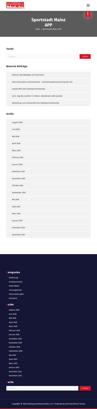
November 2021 (18, 235)
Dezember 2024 (18, 227)
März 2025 (16, 213)
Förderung (13, 278)
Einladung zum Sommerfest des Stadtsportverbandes (35, 103)
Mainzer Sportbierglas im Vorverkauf (28, 75)
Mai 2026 (15, 136)
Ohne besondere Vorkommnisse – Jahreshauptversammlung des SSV (42, 82)
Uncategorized (15, 290)
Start (37, 29)
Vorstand (13, 298)
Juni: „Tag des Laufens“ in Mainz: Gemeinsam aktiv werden (37, 96)
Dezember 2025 (18, 171)
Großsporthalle (15, 282)
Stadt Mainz (14, 286)
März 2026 (16, 150)
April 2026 (16, 143)
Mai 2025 (15, 199)
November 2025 (18, 178)
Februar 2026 (17, 157)
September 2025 (19, 192)
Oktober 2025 (17, 185)
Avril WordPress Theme (75, 404)
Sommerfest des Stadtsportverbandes (28, 89)
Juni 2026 (16, 129)
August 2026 (17, 122)
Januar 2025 (17, 220)
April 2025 (16, 206)
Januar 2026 (17, 164)
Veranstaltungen (16, 294)
